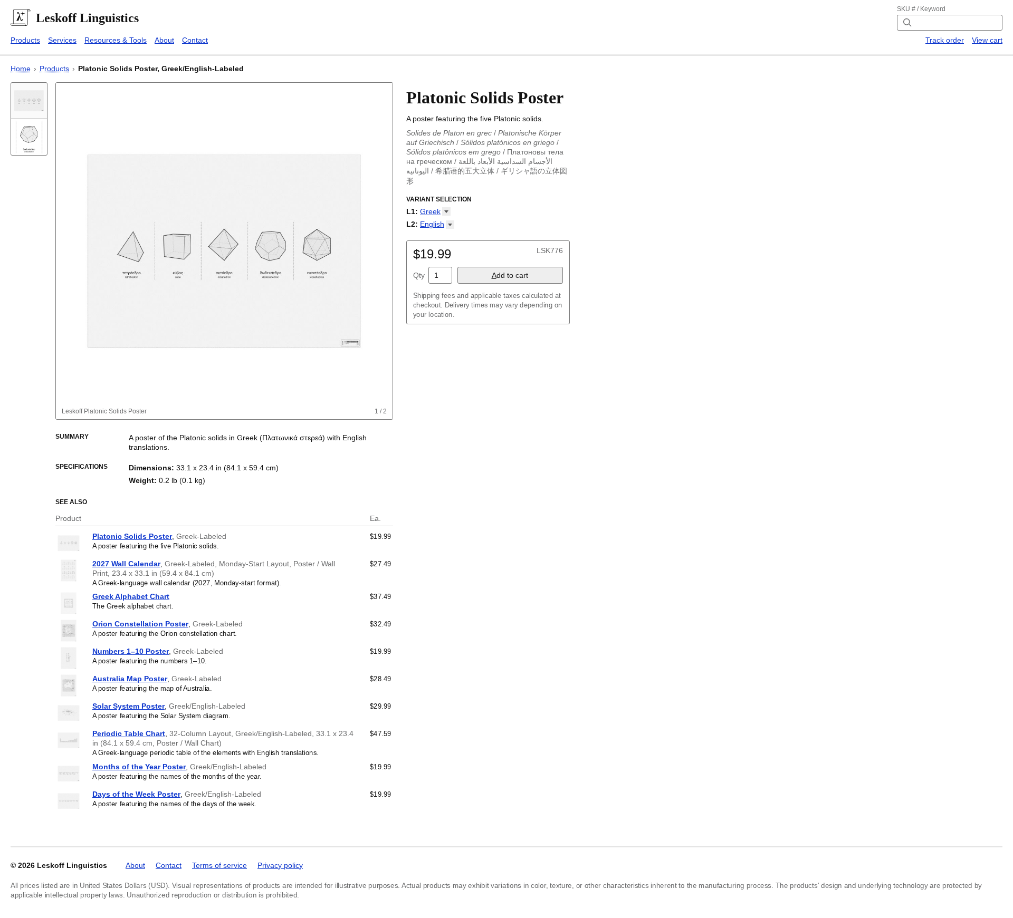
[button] (435, 211)
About (164, 40)
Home (21, 68)
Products (25, 40)
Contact (195, 40)
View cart (987, 40)
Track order (944, 40)
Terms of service (219, 865)
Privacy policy (280, 865)
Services (62, 40)
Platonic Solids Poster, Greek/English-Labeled (161, 68)
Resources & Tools (115, 40)
